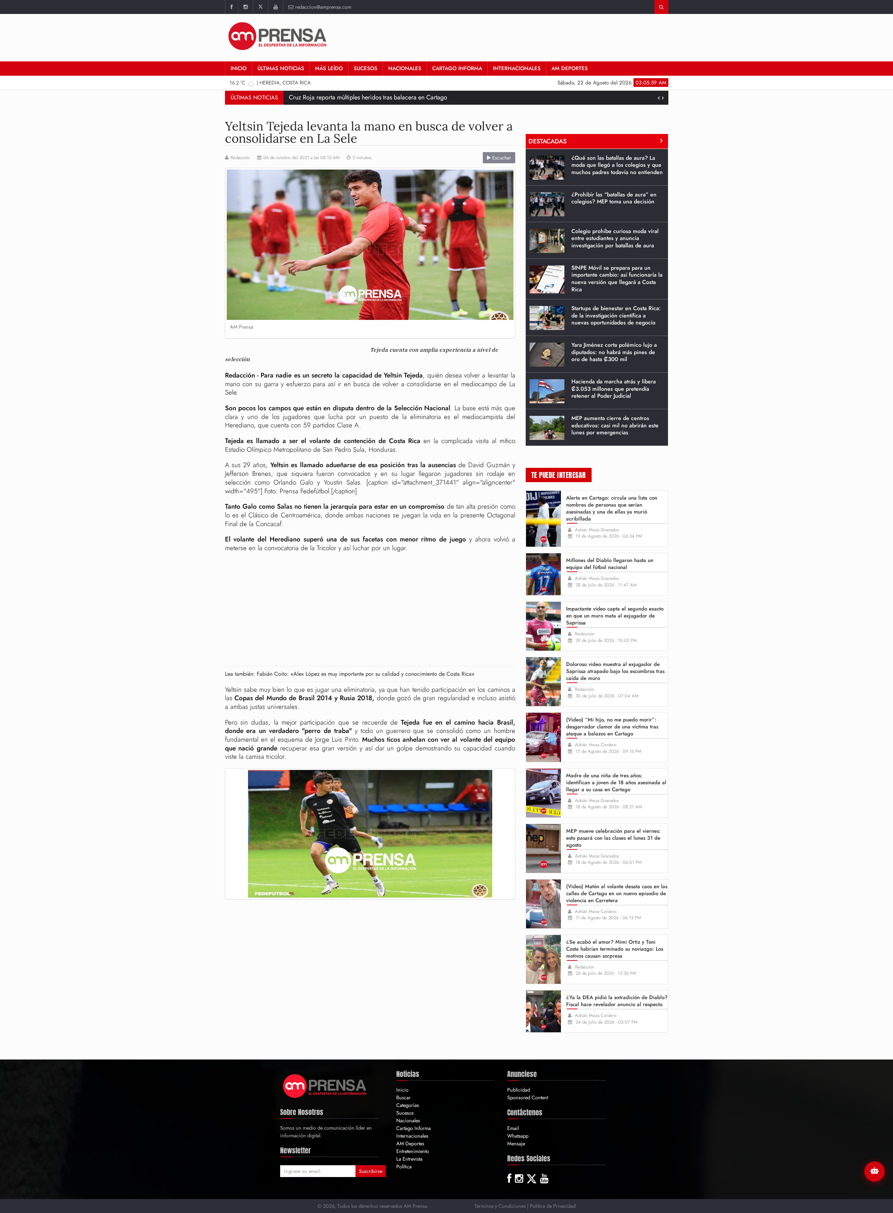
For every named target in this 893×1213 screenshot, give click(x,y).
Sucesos (365, 68)
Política (404, 1166)
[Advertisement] (541, 36)
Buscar (403, 1097)
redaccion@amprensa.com (323, 6)
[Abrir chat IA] (874, 1171)
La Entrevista (409, 1158)
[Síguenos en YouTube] (275, 7)
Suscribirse (370, 1171)
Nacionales (404, 68)
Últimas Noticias (280, 68)
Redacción (240, 158)
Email (513, 1128)
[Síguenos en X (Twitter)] (260, 7)
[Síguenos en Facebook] (231, 7)
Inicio (239, 68)
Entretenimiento (412, 1151)
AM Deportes (569, 68)
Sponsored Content (527, 1097)
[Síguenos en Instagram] (245, 7)
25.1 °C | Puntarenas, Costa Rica (276, 82)
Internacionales (517, 68)
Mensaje (516, 1143)
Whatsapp (517, 1135)
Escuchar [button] (501, 157)
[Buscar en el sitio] (661, 7)
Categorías (407, 1105)
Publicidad (518, 1089)
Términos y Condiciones (500, 1206)
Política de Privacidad (553, 1206)
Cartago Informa (457, 68)
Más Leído (329, 68)
